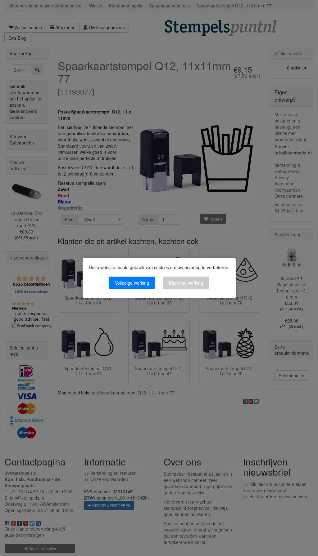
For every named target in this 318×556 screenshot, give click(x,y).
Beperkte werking (186, 283)
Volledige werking (132, 283)
